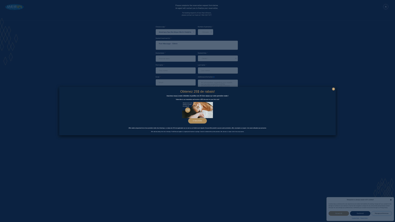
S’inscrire (197, 121)
